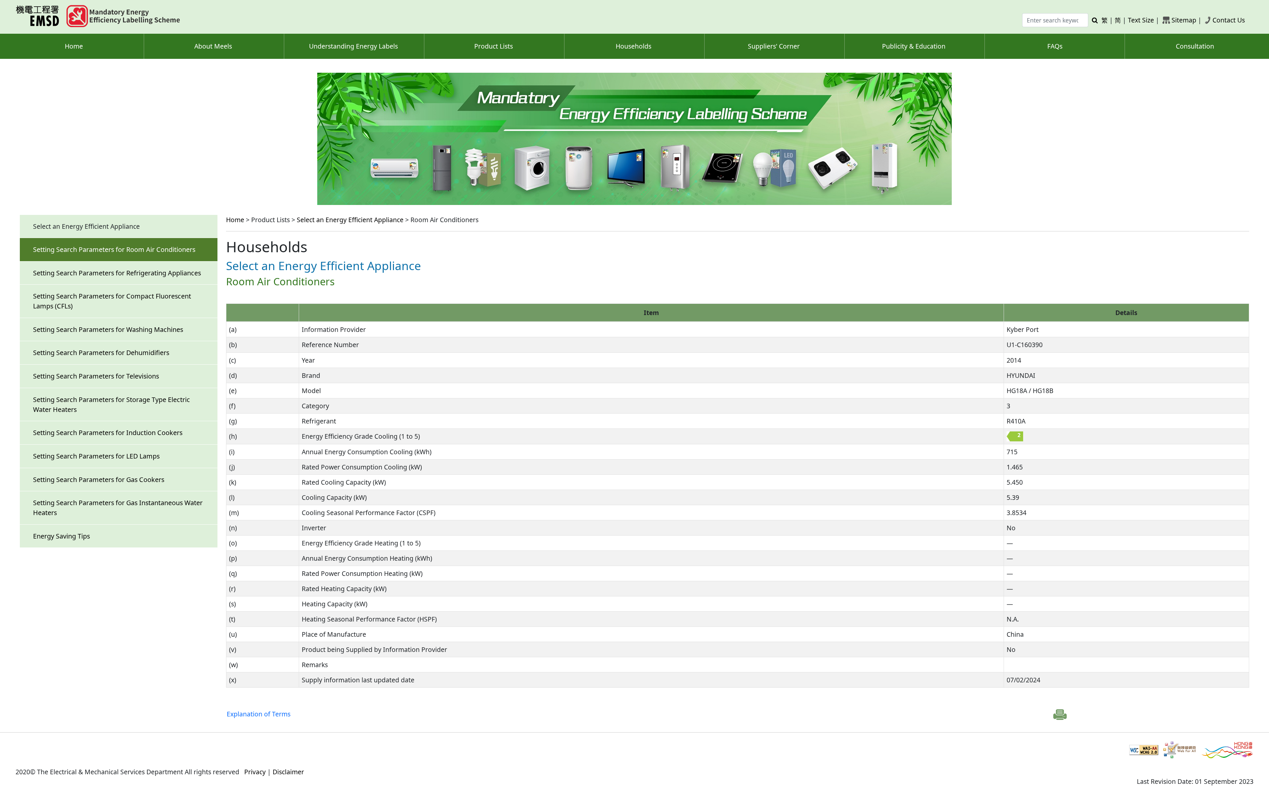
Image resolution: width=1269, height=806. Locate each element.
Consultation (1195, 46)
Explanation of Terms (258, 713)
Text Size (1141, 20)
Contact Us (1228, 20)
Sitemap (1184, 20)
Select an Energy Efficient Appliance (350, 219)
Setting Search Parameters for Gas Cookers (98, 479)
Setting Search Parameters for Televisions (96, 376)
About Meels (213, 46)
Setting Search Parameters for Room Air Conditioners (114, 249)
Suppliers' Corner (774, 46)
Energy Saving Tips (61, 536)
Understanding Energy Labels (353, 46)
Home (74, 46)
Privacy (255, 771)
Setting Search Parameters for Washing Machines (108, 329)
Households (633, 46)
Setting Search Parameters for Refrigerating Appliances (117, 272)
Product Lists (493, 46)
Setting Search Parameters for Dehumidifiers (101, 352)
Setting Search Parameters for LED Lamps (96, 456)
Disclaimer (288, 771)
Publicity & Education (913, 46)
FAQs (1054, 46)
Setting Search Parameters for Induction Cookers (107, 432)
